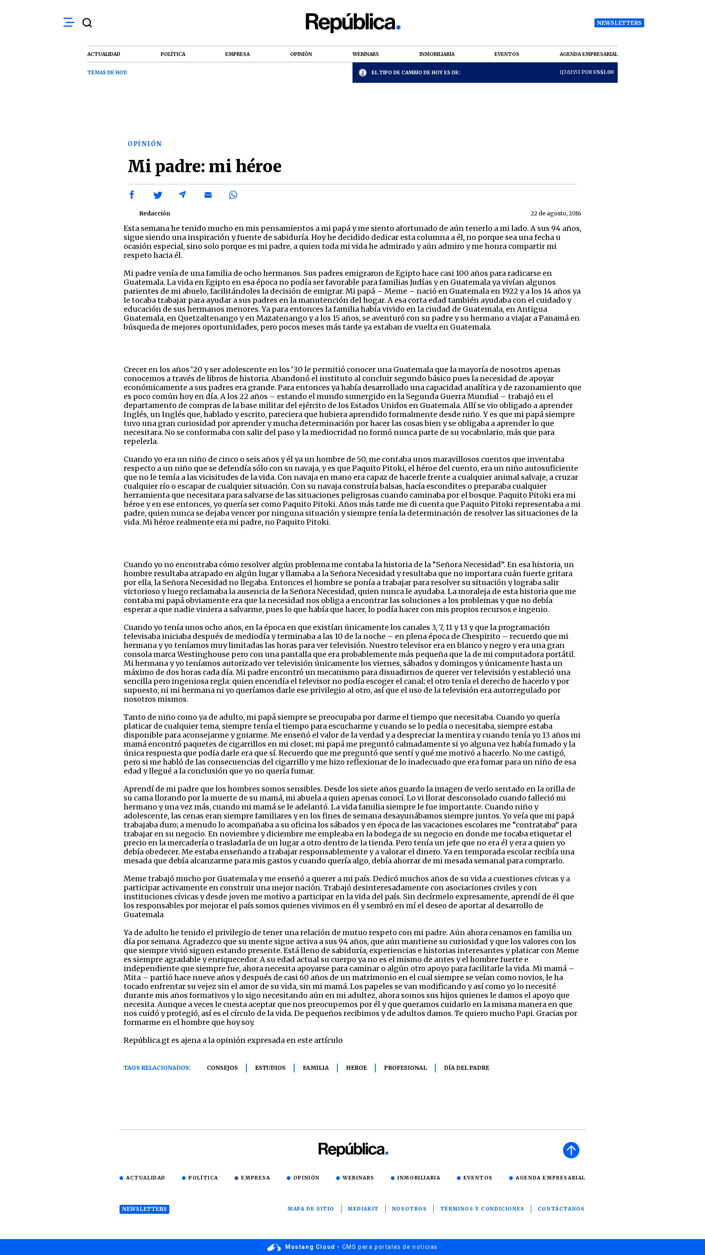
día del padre (466, 1067)
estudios (270, 1067)
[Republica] (352, 23)
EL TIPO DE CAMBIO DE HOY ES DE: (416, 72)
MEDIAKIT (363, 1209)
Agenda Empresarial (550, 1178)
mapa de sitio (311, 1209)
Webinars (359, 1178)
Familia (316, 1067)
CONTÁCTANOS (561, 1209)
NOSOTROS (409, 1209)
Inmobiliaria (418, 1178)
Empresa (255, 1178)
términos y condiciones (482, 1209)
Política (203, 1178)
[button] (132, 195)
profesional (405, 1067)
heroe (356, 1067)
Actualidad (146, 1178)
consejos (222, 1067)
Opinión (306, 1178)
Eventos (478, 1178)
